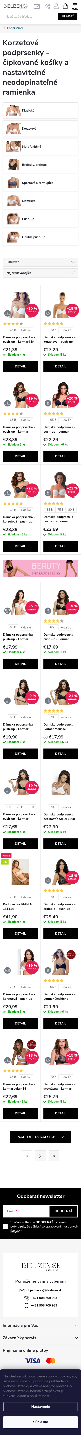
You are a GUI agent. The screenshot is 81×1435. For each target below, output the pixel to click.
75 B (60, 510)
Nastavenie (40, 1406)
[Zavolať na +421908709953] (48, 6)
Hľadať (68, 17)
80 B (71, 510)
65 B (13, 330)
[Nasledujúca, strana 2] (40, 1155)
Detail (20, 366)
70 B (53, 330)
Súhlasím (40, 1422)
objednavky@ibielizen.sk (44, 1290)
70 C (13, 987)
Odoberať (63, 1211)
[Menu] (75, 6)
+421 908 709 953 (44, 1298)
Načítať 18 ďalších (37, 1136)
